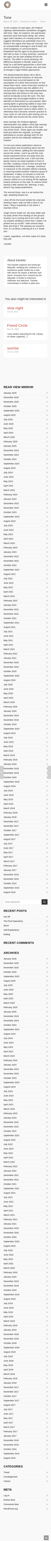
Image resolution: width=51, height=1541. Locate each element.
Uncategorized (10, 1477)
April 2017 (8, 857)
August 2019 (10, 733)
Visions (7, 1481)
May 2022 (8, 587)
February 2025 (10, 441)
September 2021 (11, 623)
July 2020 (8, 684)
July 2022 (8, 578)
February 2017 (10, 866)
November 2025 (11, 402)
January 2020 (10, 711)
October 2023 (10, 512)
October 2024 (10, 459)
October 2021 (10, 618)
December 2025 (11, 397)
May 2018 (8, 799)
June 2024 (9, 477)
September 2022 (11, 570)
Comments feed (11, 1504)
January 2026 (10, 393)
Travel (42, 21)
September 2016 (11, 888)
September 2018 (11, 782)
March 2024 (9, 490)
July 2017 (8, 843)
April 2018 (8, 804)
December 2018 (11, 768)
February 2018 (10, 813)
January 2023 (10, 552)
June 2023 (9, 530)
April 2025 (8, 433)
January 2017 (10, 870)
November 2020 (11, 667)
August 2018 (10, 786)
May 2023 (8, 534)
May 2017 (8, 852)
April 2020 (8, 698)
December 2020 (11, 662)
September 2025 (11, 410)
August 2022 (10, 574)
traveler (33, 21)
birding (7, 934)
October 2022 (10, 565)
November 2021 (11, 614)
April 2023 (8, 539)
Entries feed (9, 1500)
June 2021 (9, 636)
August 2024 (10, 468)
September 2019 (11, 729)
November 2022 (11, 561)
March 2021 (9, 649)
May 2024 (8, 481)
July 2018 (8, 790)
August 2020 (10, 680)
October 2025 (10, 406)
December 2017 (11, 821)
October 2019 (10, 724)
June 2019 (9, 742)
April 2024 (8, 486)
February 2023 (10, 547)
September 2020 (11, 676)
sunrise (13, 348)
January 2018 (10, 817)
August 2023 (10, 521)
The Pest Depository (13, 921)
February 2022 (10, 600)
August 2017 (10, 839)
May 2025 (8, 428)
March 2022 (9, 596)
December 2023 (11, 503)
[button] (44, 902)
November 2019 (11, 720)
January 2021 (10, 658)
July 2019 (8, 737)
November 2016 (11, 879)
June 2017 (9, 848)
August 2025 (10, 415)
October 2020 (10, 671)
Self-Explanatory (11, 930)
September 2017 (11, 835)
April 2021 (8, 645)
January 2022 (10, 605)
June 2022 (9, 583)
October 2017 (10, 830)
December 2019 (11, 715)
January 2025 (10, 446)
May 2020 (8, 693)
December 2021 (11, 609)
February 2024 (10, 494)
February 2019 (10, 759)
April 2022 (8, 592)
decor (6, 925)
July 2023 (8, 525)
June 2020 (9, 689)
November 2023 (11, 508)
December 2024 (11, 450)
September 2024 (11, 463)
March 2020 (9, 702)
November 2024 (11, 455)
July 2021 (8, 631)
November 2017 (11, 826)
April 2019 (8, 751)
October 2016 (10, 883)
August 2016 (10, 892)
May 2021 (8, 640)
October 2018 (10, 777)
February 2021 (10, 653)
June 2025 (9, 424)
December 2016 (11, 874)
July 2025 (8, 419)
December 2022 (11, 556)
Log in (6, 1495)
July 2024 (8, 472)
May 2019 (8, 746)
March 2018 (9, 808)
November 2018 (11, 773)
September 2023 (11, 516)
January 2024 (10, 499)
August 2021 (10, 627)
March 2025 (9, 437)
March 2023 (9, 543)
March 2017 (9, 861)
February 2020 (10, 706)
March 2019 (9, 755)
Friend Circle (17, 325)
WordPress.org (11, 1509)
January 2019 (10, 764)
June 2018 (9, 795)
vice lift (7, 917)
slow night (15, 308)
